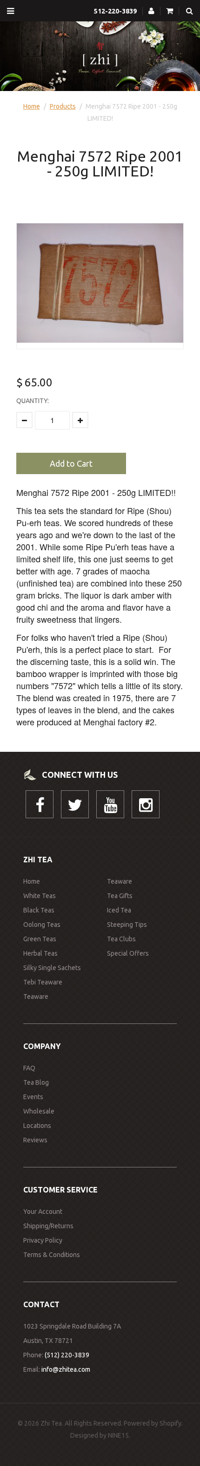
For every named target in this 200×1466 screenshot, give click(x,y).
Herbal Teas (40, 953)
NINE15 (118, 1435)
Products (63, 106)
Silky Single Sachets (52, 967)
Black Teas (38, 910)
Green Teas (39, 939)
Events (33, 1097)
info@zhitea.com (65, 1369)
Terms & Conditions (51, 1254)
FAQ (29, 1068)
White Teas (39, 895)
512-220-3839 (115, 11)
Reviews (35, 1140)
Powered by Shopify (152, 1423)
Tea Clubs (121, 939)
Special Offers (128, 953)
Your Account (42, 1211)
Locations (37, 1125)
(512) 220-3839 (67, 1355)
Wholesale (38, 1111)
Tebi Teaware (42, 982)
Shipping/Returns (48, 1226)
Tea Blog (36, 1082)
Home (31, 106)
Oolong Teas (41, 924)
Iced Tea (119, 910)
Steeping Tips (127, 924)
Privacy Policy (42, 1240)
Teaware (35, 996)
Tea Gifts (120, 895)
